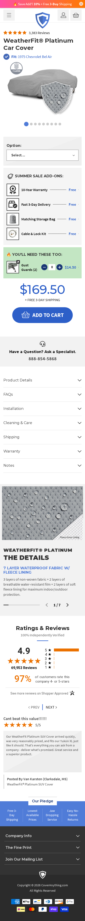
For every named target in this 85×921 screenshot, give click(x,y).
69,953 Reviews (24, 668)
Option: (14, 145)
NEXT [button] (50, 707)
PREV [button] (34, 707)
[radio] (62, 650)
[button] (9, 15)
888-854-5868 (43, 358)
